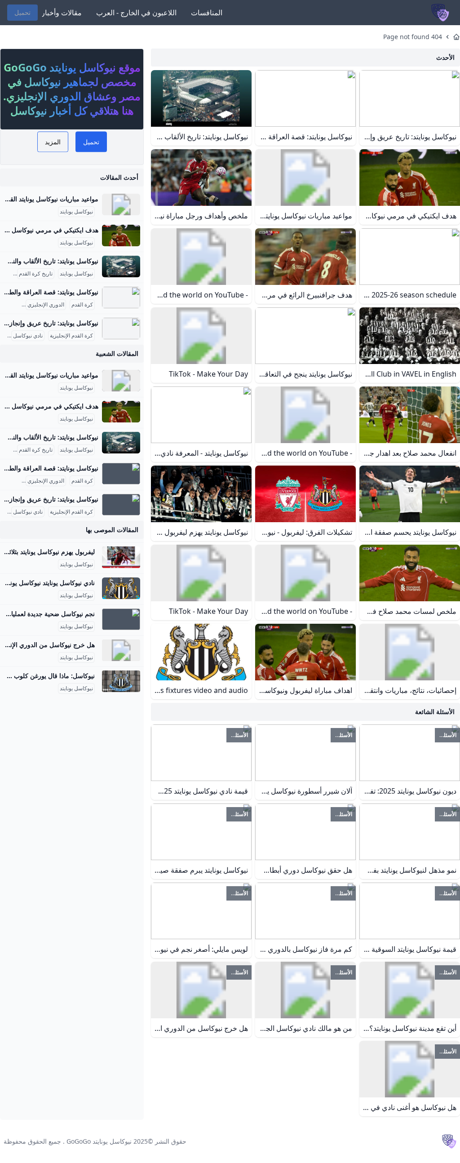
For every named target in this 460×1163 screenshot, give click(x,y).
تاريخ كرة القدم (36, 273)
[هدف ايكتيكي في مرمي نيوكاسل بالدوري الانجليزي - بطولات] (121, 235)
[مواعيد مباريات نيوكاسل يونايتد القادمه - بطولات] (121, 204)
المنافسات (206, 13)
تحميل (22, 12)
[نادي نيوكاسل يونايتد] (121, 588)
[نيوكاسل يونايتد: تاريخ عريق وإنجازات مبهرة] (121, 328)
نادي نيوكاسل (28, 335)
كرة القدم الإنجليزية (71, 335)
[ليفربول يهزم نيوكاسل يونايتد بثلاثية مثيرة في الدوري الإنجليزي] (121, 557)
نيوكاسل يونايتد (76, 211)
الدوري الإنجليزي (45, 304)
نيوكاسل (10, 304)
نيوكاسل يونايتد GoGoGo (99, 1141)
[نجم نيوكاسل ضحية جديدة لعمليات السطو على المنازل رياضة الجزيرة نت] (121, 619)
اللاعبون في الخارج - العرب (136, 13)
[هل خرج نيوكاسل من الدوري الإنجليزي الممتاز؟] (121, 650)
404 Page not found (412, 36)
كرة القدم (82, 304)
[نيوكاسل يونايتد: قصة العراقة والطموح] (121, 297)
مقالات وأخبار (61, 13)
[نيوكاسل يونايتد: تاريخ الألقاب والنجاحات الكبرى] (121, 266)
